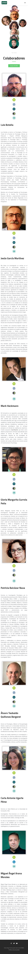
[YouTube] (17, 943)
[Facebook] (11, 943)
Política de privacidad (14, 950)
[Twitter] (14, 943)
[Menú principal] (25, 3)
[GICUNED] (4, 2)
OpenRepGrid (14, 430)
